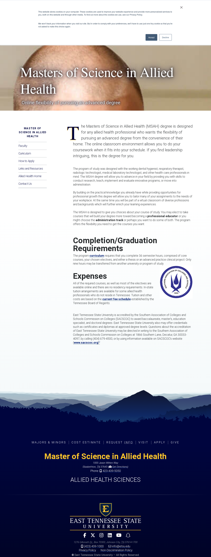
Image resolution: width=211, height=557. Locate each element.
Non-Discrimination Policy (116, 550)
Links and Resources (30, 168)
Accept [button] (151, 37)
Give (175, 442)
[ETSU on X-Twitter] (91, 536)
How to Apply (26, 161)
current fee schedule (116, 299)
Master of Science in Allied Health (32, 132)
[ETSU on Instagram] (100, 536)
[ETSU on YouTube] (117, 536)
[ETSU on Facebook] (83, 536)
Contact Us (25, 183)
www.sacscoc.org (86, 342)
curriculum (97, 255)
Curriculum (24, 153)
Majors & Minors (49, 442)
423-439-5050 (112, 471)
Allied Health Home (30, 176)
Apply (160, 442)
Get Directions (119, 466)
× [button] (181, 6)
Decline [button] (165, 37)
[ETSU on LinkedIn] (108, 536)
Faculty (22, 146)
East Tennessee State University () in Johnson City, (105, 516)
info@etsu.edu (121, 546)
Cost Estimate (86, 442)
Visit (143, 442)
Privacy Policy (87, 550)
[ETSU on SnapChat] (126, 536)
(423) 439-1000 (94, 546)
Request (119, 442)
